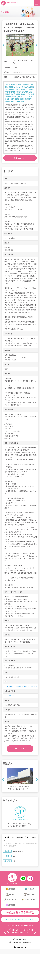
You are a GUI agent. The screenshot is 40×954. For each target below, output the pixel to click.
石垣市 (20, 851)
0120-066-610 (9, 696)
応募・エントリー (20, 158)
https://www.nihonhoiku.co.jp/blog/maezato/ (20, 686)
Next (36, 45)
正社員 (15, 861)
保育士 (15, 856)
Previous (3, 45)
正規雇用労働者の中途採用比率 (21, 942)
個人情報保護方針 (21, 939)
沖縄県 (15, 851)
